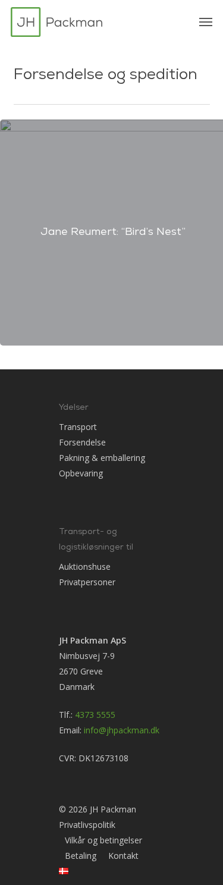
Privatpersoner (87, 582)
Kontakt (123, 855)
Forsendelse (82, 442)
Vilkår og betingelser (103, 840)
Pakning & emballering (102, 457)
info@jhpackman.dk (121, 730)
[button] (205, 22)
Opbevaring (81, 473)
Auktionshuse (85, 566)
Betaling (80, 855)
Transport (78, 426)
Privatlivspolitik (87, 824)
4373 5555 (95, 714)
